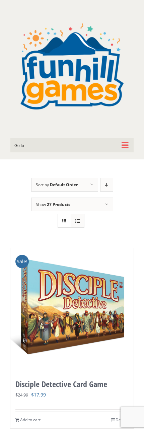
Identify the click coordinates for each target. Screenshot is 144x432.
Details (122, 420)
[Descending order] (106, 185)
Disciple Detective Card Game (61, 383)
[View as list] (77, 220)
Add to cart (30, 420)
